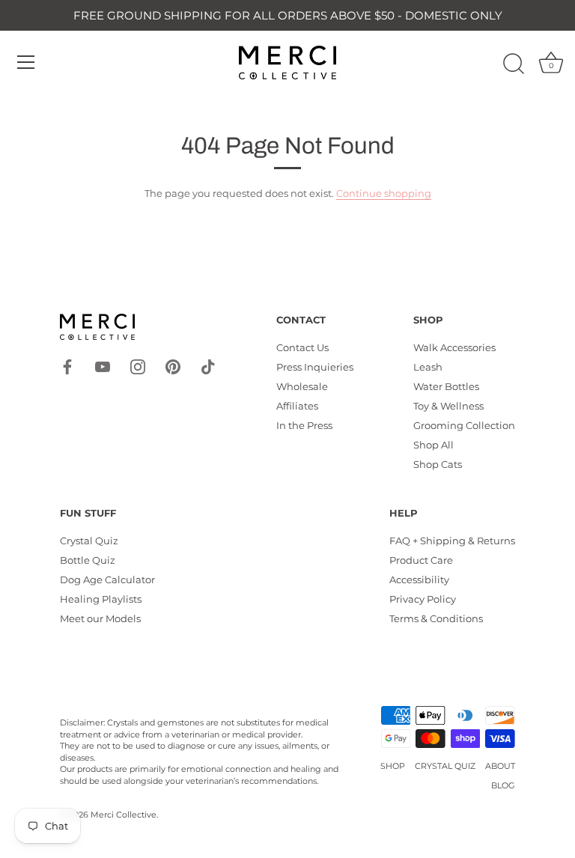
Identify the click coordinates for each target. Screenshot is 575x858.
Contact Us (302, 347)
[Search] (513, 64)
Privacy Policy (422, 599)
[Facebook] (67, 365)
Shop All (433, 445)
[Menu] (26, 62)
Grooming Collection (464, 425)
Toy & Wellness (448, 406)
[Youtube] (102, 365)
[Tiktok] (208, 365)
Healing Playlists (101, 599)
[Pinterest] (172, 365)
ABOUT (500, 766)
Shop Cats (437, 464)
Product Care (421, 560)
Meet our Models (100, 618)
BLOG (503, 785)
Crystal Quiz (89, 541)
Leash (427, 367)
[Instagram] (137, 365)
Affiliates (297, 406)
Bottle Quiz (87, 560)
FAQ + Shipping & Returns (452, 541)
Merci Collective (123, 814)
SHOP (392, 766)
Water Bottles (446, 386)
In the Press (304, 425)
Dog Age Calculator (107, 579)
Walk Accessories (454, 347)
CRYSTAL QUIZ (445, 766)
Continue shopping (383, 193)
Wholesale (302, 386)
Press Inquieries (314, 367)
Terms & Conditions (436, 618)
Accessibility (419, 579)
